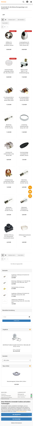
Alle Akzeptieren (17, 414)
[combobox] (11, 19)
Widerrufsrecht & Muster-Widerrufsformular (6, 398)
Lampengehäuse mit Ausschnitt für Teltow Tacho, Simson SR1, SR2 (24, 44)
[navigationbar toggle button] (31, 2)
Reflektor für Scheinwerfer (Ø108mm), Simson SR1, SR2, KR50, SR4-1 (8, 44)
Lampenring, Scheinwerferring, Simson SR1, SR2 (24, 126)
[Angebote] (30, 329)
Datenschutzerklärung (21, 411)
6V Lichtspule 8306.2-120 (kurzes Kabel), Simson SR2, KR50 (24, 99)
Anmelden (16, 320)
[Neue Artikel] (30, 366)
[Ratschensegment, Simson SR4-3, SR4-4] (16, 374)
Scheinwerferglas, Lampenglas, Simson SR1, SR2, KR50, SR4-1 (8, 71)
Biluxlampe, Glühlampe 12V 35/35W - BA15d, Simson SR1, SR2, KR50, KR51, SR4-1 (8, 209)
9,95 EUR (16, 384)
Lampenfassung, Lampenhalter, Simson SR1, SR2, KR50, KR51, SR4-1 (8, 181)
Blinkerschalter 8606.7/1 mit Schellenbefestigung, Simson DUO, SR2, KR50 (24, 71)
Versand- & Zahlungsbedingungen (6, 395)
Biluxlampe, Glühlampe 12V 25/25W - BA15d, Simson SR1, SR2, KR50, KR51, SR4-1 (24, 181)
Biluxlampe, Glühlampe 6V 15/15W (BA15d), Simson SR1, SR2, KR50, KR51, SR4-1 (24, 209)
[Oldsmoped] (3, 2)
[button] (2, 19)
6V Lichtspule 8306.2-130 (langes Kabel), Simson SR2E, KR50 (9, 99)
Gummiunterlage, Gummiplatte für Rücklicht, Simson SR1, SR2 (24, 154)
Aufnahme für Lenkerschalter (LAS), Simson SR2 (9, 154)
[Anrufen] (30, 187)
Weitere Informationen (16, 423)
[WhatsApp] (30, 192)
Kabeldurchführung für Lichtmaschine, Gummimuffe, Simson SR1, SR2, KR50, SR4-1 (8, 236)
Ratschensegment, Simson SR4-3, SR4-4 (16, 381)
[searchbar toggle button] (23, 2)
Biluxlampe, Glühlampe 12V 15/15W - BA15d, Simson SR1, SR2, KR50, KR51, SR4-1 (8, 126)
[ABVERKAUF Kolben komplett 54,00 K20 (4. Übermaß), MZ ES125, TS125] (16, 337)
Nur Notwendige (16, 419)
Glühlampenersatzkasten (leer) (25, 235)
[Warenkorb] (30, 196)
